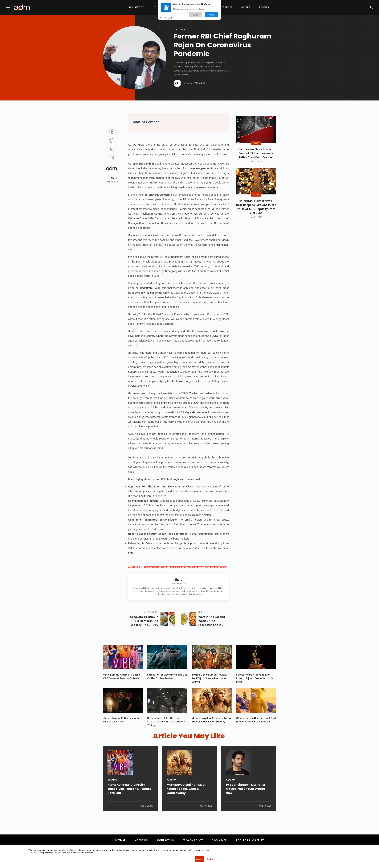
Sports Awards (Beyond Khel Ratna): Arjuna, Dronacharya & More (254, 678)
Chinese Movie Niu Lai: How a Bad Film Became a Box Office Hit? (256, 719)
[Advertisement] (11, 61)
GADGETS (112, 780)
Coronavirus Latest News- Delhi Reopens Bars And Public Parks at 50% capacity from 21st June (256, 207)
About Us (141, 840)
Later (195, 14)
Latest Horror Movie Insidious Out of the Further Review (167, 676)
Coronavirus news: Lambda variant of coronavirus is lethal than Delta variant (256, 153)
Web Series (225, 7)
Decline (210, 859)
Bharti (112, 178)
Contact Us (165, 840)
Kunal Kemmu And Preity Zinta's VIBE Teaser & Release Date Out (122, 676)
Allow (211, 14)
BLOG (256, 143)
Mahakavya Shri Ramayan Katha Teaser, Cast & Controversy (211, 719)
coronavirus (181, 29)
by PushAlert (167, 18)
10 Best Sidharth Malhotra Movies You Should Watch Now (245, 789)
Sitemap (120, 840)
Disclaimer (219, 840)
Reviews (264, 7)
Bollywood (136, 7)
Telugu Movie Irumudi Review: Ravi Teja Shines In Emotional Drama (209, 678)
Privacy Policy (193, 840)
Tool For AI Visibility (250, 840)
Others (245, 7)
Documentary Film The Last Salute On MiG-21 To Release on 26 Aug (166, 721)
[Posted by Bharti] (177, 83)
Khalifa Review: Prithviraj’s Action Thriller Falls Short (122, 719)
